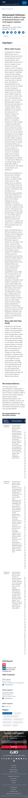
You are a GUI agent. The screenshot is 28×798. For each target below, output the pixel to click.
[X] (8, 32)
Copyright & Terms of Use (13, 776)
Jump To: (6, 36)
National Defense (7, 713)
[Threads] (20, 32)
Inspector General (14, 769)
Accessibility (13, 780)
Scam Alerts (13, 789)
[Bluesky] (16, 32)
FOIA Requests (13, 787)
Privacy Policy (14, 778)
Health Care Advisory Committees (13, 793)
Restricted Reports (14, 771)
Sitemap (13, 782)
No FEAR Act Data (14, 791)
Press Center (13, 765)
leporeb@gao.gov (9, 684)
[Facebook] (4, 32)
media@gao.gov (8, 698)
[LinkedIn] (12, 32)
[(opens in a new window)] (1, 758)
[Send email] (24, 32)
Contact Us (7, 706)
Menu (24, 2)
